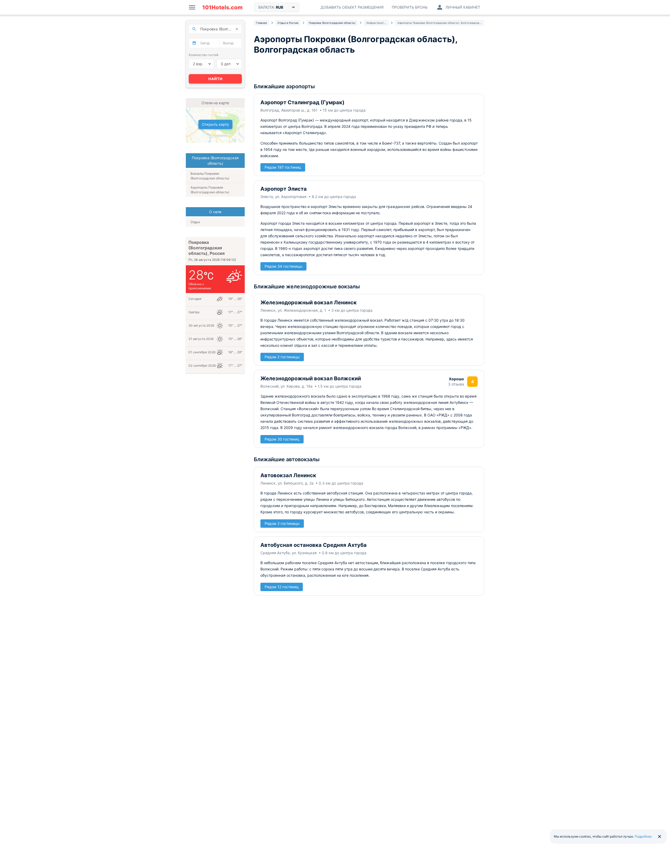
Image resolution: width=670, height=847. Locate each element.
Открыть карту (215, 124)
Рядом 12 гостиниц (282, 587)
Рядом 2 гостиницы (282, 357)
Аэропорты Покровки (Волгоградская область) (210, 189)
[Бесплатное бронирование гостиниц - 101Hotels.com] (222, 7)
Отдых (195, 222)
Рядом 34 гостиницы (283, 266)
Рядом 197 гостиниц (283, 167)
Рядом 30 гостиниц (282, 439)
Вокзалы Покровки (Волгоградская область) (210, 176)
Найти (215, 78)
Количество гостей (203, 55)
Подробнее (643, 836)
